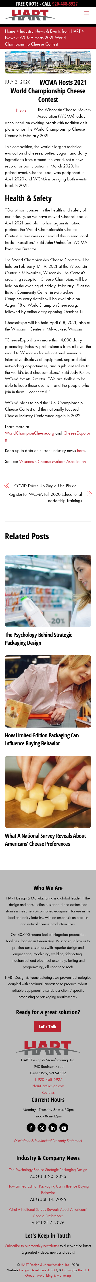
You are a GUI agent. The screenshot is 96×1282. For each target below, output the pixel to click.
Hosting (67, 1270)
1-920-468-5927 (48, 1079)
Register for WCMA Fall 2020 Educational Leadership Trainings (45, 497)
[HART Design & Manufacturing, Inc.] (30, 18)
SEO (54, 1270)
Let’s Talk (47, 1026)
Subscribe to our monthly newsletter (32, 1245)
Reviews (48, 1092)
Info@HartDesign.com (48, 1085)
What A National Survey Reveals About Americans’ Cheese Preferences (45, 840)
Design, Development (34, 1270)
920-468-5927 (65, 3)
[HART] (48, 1053)
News (21, 110)
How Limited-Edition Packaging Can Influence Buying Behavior (42, 739)
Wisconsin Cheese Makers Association (52, 461)
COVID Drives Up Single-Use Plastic (45, 486)
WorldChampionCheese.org (29, 433)
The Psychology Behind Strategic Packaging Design (38, 639)
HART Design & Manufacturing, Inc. (45, 1264)
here (81, 450)
